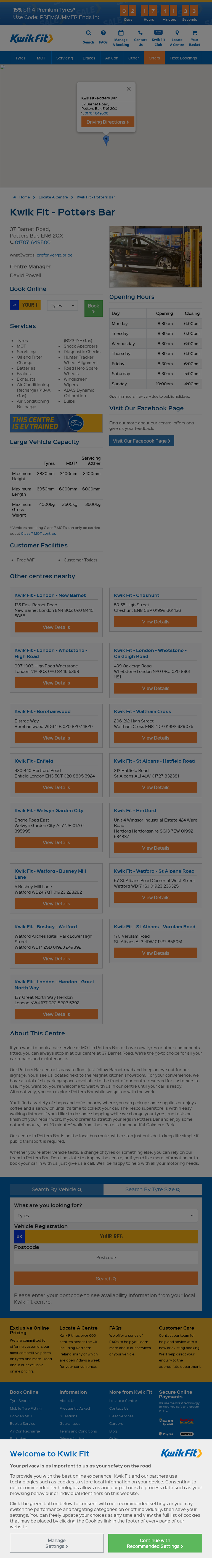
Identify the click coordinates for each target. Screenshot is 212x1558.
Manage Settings (56, 1543)
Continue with (154, 1543)
